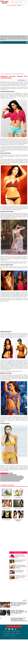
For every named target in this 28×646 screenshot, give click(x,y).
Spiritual (23, 36)
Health (5, 36)
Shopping (18, 36)
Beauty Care (10, 36)
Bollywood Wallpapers (21, 37)
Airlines (1, 37)
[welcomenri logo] (4, 3)
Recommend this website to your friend (14, 626)
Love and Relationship (12, 37)
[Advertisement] (14, 20)
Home (1, 42)
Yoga (15, 36)
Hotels (5, 37)
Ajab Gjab (2, 39)
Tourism (2, 36)
